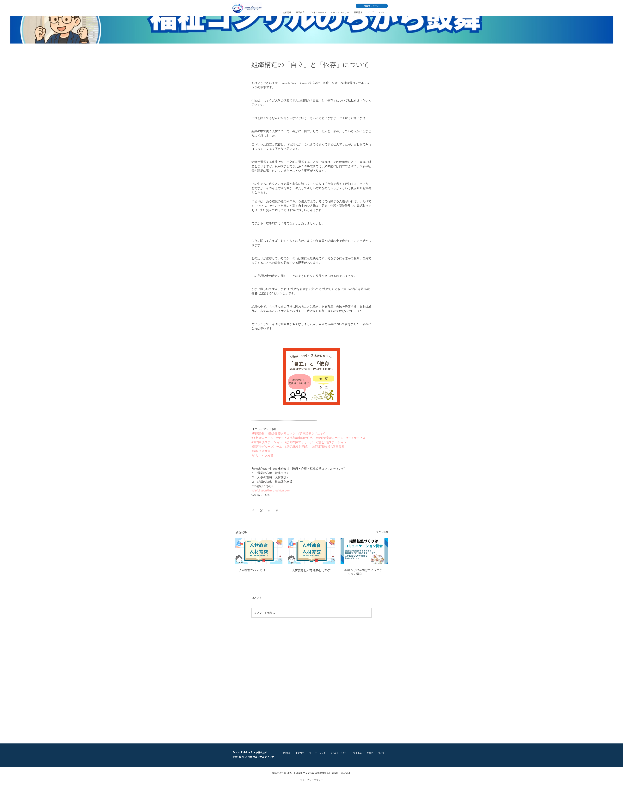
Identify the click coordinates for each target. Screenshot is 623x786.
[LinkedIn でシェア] (268, 510)
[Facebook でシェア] (253, 510)
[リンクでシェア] (276, 510)
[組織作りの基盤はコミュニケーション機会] (364, 551)
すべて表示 (382, 531)
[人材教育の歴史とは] (258, 551)
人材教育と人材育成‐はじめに (311, 570)
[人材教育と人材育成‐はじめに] (311, 551)
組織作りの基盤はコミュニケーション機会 (363, 572)
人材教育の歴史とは (252, 570)
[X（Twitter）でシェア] (261, 510)
